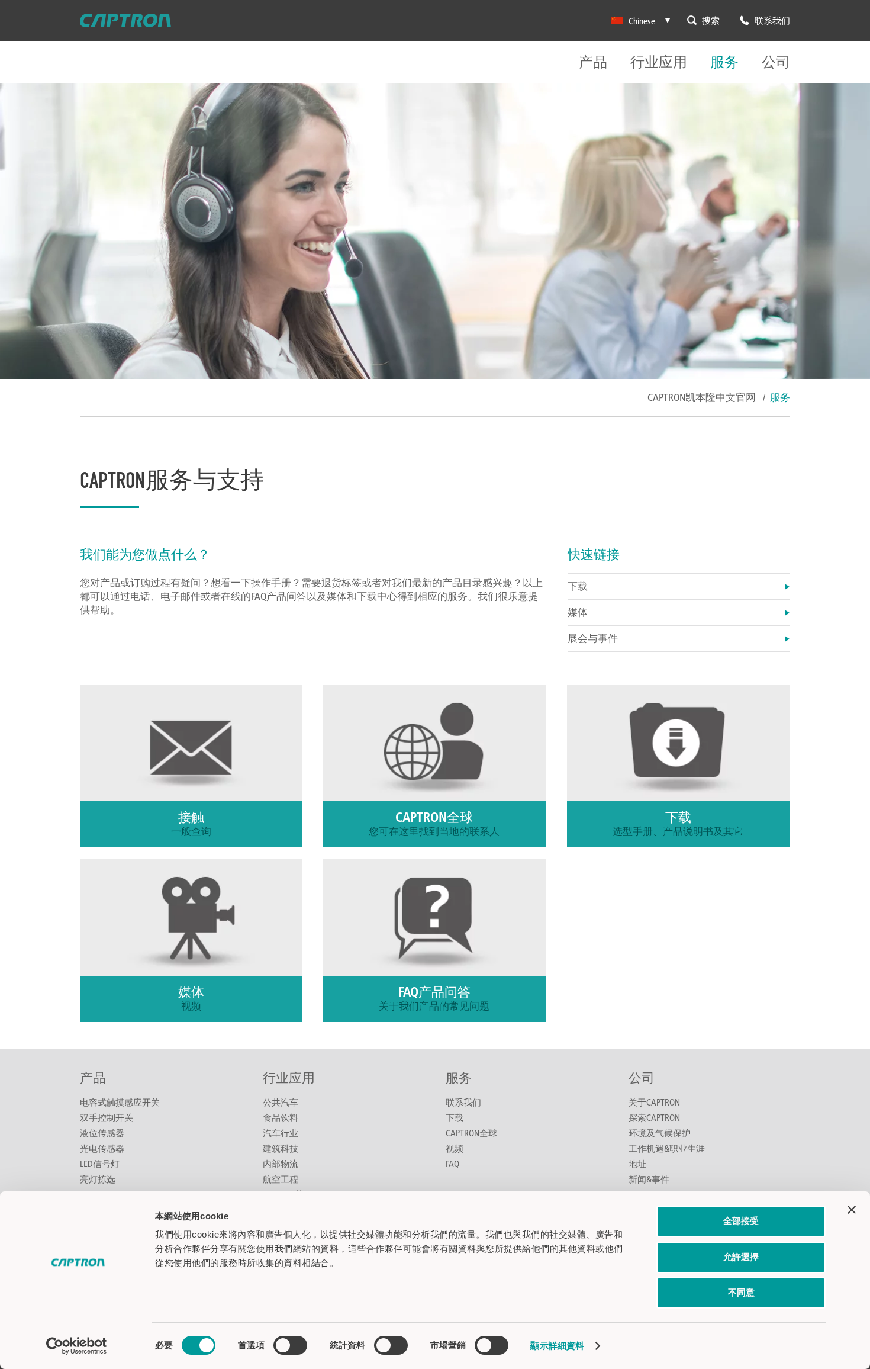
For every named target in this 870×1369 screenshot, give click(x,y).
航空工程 (280, 1179)
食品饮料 (280, 1117)
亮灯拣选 (97, 1179)
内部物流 (280, 1163)
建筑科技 (280, 1148)
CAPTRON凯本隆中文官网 (701, 397)
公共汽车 (280, 1102)
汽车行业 (280, 1133)
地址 (637, 1163)
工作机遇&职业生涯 (667, 1148)
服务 (724, 62)
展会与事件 (593, 638)
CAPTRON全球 (471, 1133)
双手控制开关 (106, 1117)
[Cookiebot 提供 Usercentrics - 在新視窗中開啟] (76, 1346)
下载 (578, 586)
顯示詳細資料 (557, 1346)
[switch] (290, 1345)
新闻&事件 (649, 1179)
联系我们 (463, 1102)
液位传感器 (102, 1133)
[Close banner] (852, 1210)
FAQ (452, 1163)
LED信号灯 (100, 1163)
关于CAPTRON (654, 1102)
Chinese (642, 21)
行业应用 (658, 62)
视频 (454, 1148)
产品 (593, 62)
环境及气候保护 (660, 1133)
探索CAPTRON (654, 1117)
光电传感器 (102, 1148)
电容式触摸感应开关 (120, 1102)
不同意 (741, 1292)
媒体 (578, 612)
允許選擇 (741, 1257)
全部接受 (741, 1221)
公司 (776, 62)
